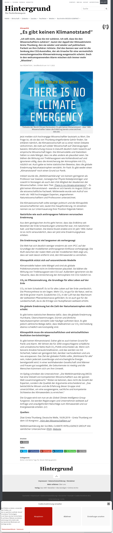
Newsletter (29, 2)
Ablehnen (67, 516)
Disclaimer (71, 481)
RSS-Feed (7, 2)
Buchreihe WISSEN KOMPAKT (68, 18)
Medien (52, 18)
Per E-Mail (82, 451)
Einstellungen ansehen (95, 516)
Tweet (25, 451)
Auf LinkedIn (59, 451)
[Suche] (106, 9)
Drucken (25, 442)
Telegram (15, 2)
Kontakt (85, 2)
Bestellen (51, 488)
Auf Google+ (47, 451)
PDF (49, 429)
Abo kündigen (61, 488)
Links (62, 499)
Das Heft (104, 2)
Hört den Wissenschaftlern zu (55, 420)
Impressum (20, 529)
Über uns (79, 2)
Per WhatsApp (70, 451)
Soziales (34, 18)
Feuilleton (42, 18)
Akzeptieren (38, 516)
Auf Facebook (34, 451)
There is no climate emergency (70, 185)
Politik (7, 18)
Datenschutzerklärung (8, 529)
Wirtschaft (15, 18)
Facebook (22, 2)
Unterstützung (94, 2)
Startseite (72, 2)
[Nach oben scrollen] (56, 476)
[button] (108, 504)
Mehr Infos (56, 132)
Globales (25, 18)
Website (57, 429)
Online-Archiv (73, 488)
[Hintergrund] (28, 9)
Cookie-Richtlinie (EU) (83, 496)
